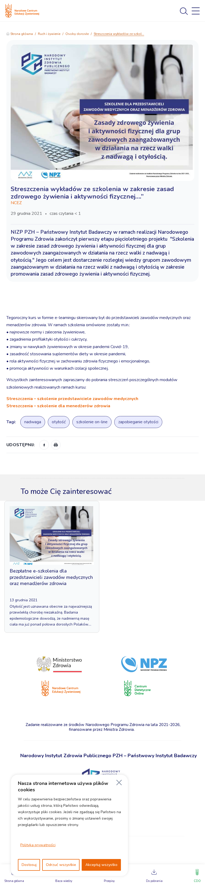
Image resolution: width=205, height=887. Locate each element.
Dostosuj (29, 864)
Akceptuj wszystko (101, 864)
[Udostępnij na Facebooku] (44, 445)
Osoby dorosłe (77, 34)
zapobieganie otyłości (138, 422)
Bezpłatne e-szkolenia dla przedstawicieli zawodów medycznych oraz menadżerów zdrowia (51, 577)
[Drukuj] (56, 445)
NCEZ (16, 203)
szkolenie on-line (92, 422)
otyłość (59, 422)
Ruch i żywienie (49, 34)
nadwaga (32, 422)
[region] (69, 825)
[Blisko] (119, 782)
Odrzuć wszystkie (61, 864)
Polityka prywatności (38, 845)
